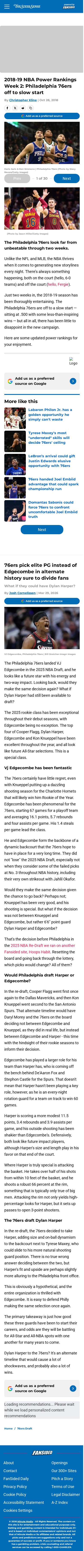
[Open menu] (6, 6)
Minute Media (25, 1521)
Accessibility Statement (23, 1502)
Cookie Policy (14, 1494)
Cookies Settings (17, 1510)
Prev (17, 178)
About (8, 1463)
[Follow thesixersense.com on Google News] (73, 381)
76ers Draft (24, 1428)
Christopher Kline (23, 100)
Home (8, 1428)
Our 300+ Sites (63, 1470)
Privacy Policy (15, 1486)
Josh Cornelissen (22, 593)
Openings (59, 1463)
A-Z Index (59, 1502)
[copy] (31, 108)
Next (67, 178)
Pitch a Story (62, 1478)
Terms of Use (62, 1486)
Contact (10, 1470)
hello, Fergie (58, 284)
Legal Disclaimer (65, 1494)
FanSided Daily (16, 1478)
